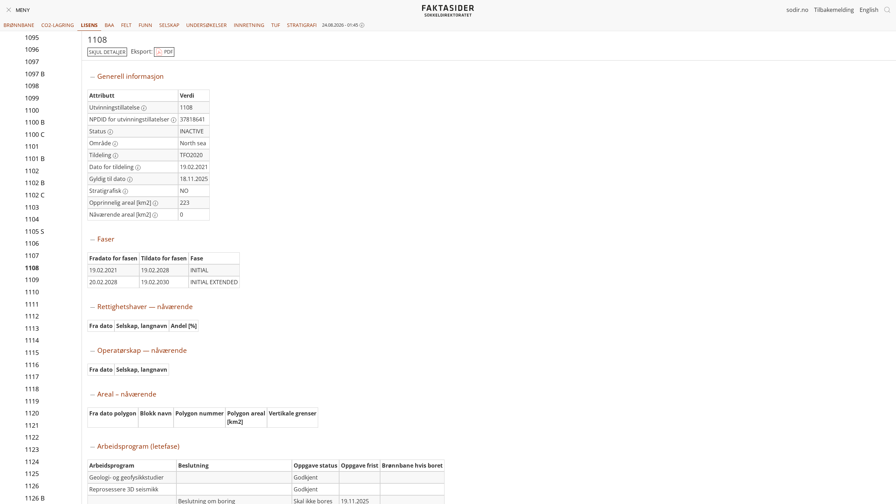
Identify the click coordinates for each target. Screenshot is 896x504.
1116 (32, 364)
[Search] (887, 10)
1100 (32, 110)
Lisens (89, 25)
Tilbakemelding (834, 10)
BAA (109, 25)
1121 (32, 425)
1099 (32, 98)
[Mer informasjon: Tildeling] (115, 156)
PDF (168, 51)
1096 (32, 49)
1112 (32, 316)
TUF (275, 25)
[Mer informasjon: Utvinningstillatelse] (144, 108)
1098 (32, 86)
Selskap (169, 25)
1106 (32, 243)
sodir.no (797, 10)
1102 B (35, 182)
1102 (32, 171)
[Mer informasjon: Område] (115, 144)
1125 (32, 473)
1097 (32, 61)
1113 (32, 328)
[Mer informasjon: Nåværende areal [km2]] (155, 215)
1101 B (35, 158)
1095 (32, 37)
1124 (32, 461)
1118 (32, 389)
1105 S (34, 231)
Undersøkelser (206, 25)
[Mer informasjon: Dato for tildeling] (138, 167)
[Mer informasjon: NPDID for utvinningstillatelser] (173, 120)
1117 (32, 376)
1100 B (35, 122)
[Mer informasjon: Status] (110, 132)
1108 (32, 268)
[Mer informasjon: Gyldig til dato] (130, 179)
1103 (32, 207)
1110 (32, 292)
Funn (145, 25)
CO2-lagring (57, 25)
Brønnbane (19, 25)
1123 (32, 449)
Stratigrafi (302, 25)
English (869, 10)
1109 (32, 279)
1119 (32, 401)
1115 (32, 352)
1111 (32, 304)
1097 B (35, 74)
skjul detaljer (107, 52)
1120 (32, 413)
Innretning (249, 25)
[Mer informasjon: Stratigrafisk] (125, 191)
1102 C (34, 195)
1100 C (34, 134)
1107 (32, 255)
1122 (32, 437)
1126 (32, 486)
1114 (32, 340)
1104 (32, 219)
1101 (32, 146)
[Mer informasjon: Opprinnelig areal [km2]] (155, 203)
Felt (126, 25)
